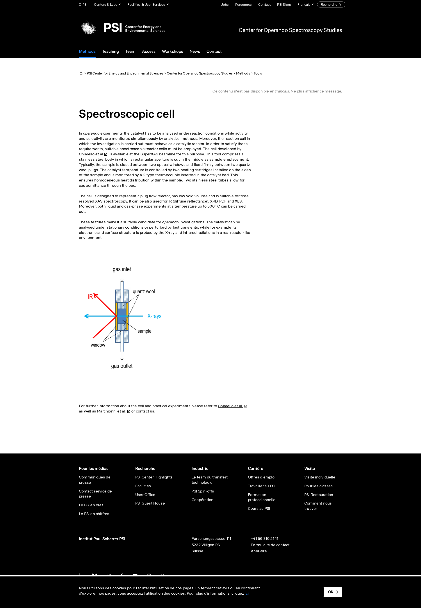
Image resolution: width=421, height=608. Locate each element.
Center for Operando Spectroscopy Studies (290, 30)
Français (304, 4)
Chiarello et (91, 154)
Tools (258, 73)
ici (247, 593)
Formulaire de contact (270, 545)
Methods (243, 73)
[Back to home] (122, 27)
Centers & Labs (106, 4)
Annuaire (259, 551)
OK (330, 592)
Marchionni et (111, 411)
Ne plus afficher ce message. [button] (316, 91)
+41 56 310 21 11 (264, 538)
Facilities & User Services (146, 4)
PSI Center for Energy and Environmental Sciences (125, 73)
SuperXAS (149, 154)
